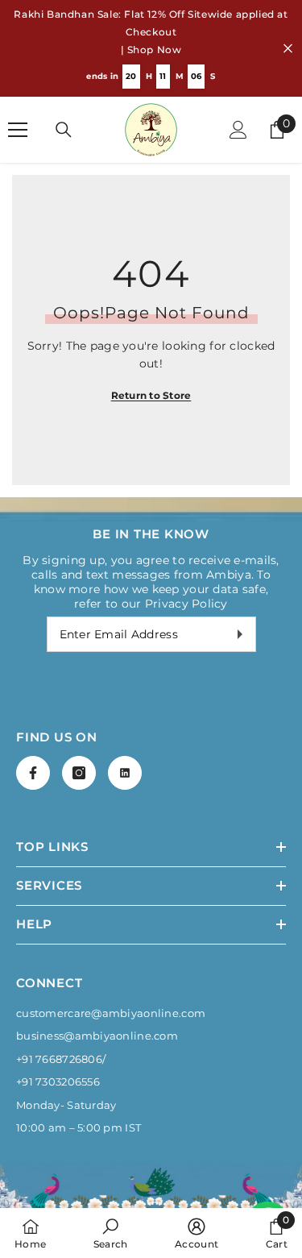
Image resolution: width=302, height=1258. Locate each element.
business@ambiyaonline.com (97, 1035)
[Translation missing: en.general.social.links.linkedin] (125, 773)
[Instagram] (79, 773)
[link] (111, 1233)
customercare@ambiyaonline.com (110, 1013)
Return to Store (151, 395)
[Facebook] (33, 773)
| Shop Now (151, 50)
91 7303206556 (61, 1081)
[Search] (63, 129)
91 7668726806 (62, 1058)
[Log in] (238, 130)
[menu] (17, 129)
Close (288, 49)
